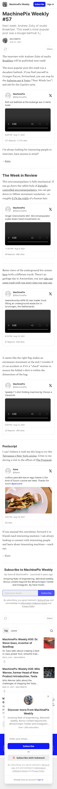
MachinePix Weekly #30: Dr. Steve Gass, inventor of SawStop (20, 643)
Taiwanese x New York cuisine (19, 456)
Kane (8, 161)
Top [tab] (6, 630)
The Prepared (44, 460)
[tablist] (10, 631)
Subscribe (39, 4)
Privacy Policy (38, 771)
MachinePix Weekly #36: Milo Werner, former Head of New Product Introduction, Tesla (21, 672)
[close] (48, 696)
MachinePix (15, 39)
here (4, 274)
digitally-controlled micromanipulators (25, 188)
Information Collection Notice (34, 603)
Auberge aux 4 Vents (18, 81)
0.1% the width (20, 198)
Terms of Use (43, 600)
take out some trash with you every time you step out (27, 281)
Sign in (50, 4)
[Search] (51, 631)
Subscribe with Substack (31, 757)
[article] (28, 650)
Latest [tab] (14, 630)
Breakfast (7, 61)
